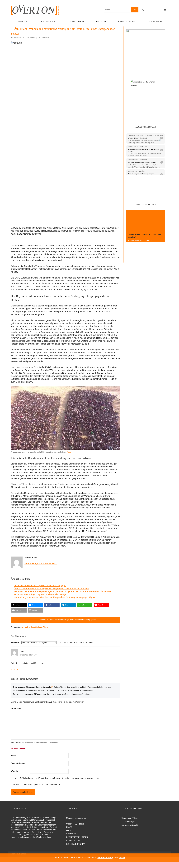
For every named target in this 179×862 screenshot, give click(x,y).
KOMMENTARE (73, 840)
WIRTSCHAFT (72, 833)
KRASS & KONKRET (75, 844)
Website (14, 771)
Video (69, 452)
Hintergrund (48, 21)
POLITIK (70, 830)
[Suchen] (134, 9)
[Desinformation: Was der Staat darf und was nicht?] (145, 221)
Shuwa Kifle (31, 38)
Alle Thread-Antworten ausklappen (78, 643)
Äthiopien (26, 627)
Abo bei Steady (105, 857)
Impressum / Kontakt (130, 825)
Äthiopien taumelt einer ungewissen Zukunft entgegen (40, 585)
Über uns (23, 21)
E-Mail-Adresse (18, 763)
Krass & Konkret (126, 21)
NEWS (69, 827)
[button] (19, 605)
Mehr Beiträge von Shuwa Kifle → (40, 563)
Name (14, 756)
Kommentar (75, 21)
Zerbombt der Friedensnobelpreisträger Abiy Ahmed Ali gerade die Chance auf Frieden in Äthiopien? (62, 591)
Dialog (99, 21)
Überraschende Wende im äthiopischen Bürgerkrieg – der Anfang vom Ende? (51, 588)
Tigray (45, 627)
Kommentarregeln (128, 821)
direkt (122, 857)
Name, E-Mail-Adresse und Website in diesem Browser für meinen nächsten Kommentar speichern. (56, 778)
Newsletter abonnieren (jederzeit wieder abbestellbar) (36, 785)
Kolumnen (154, 21)
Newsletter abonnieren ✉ (76, 818)
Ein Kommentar (43, 38)
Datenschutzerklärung (130, 818)
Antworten (15, 669)
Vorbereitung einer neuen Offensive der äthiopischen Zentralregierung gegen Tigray (54, 597)
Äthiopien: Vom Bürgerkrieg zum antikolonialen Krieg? (40, 594)
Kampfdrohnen (36, 627)
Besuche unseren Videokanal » (139, 240)
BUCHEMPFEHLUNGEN (77, 837)
